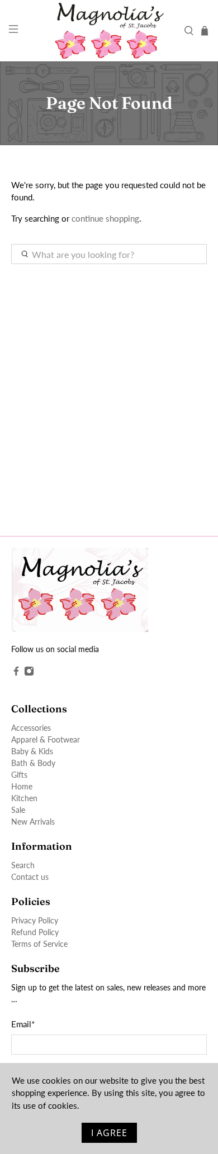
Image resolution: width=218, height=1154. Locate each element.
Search (23, 865)
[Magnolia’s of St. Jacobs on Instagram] (29, 673)
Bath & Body (33, 763)
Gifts (19, 774)
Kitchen (24, 798)
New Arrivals (33, 821)
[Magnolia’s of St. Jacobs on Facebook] (16, 673)
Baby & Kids (32, 751)
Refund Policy (35, 932)
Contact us (30, 877)
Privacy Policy (34, 920)
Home (21, 786)
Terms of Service (39, 944)
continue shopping (105, 218)
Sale (18, 810)
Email (23, 1024)
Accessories (31, 727)
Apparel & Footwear (45, 739)
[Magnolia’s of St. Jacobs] (109, 31)
